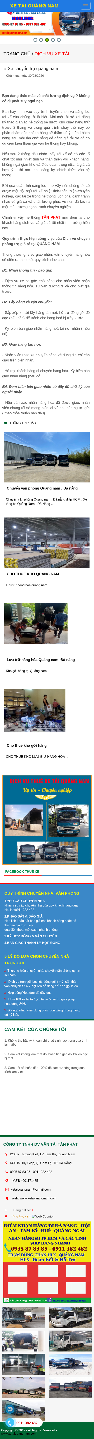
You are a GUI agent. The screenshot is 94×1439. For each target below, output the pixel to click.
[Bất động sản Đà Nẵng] (6, 1216)
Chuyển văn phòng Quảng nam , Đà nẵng (42, 488)
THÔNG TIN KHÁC (23, 423)
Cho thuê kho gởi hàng (27, 745)
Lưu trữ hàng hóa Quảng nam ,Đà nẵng (41, 660)
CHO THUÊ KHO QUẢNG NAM (33, 574)
